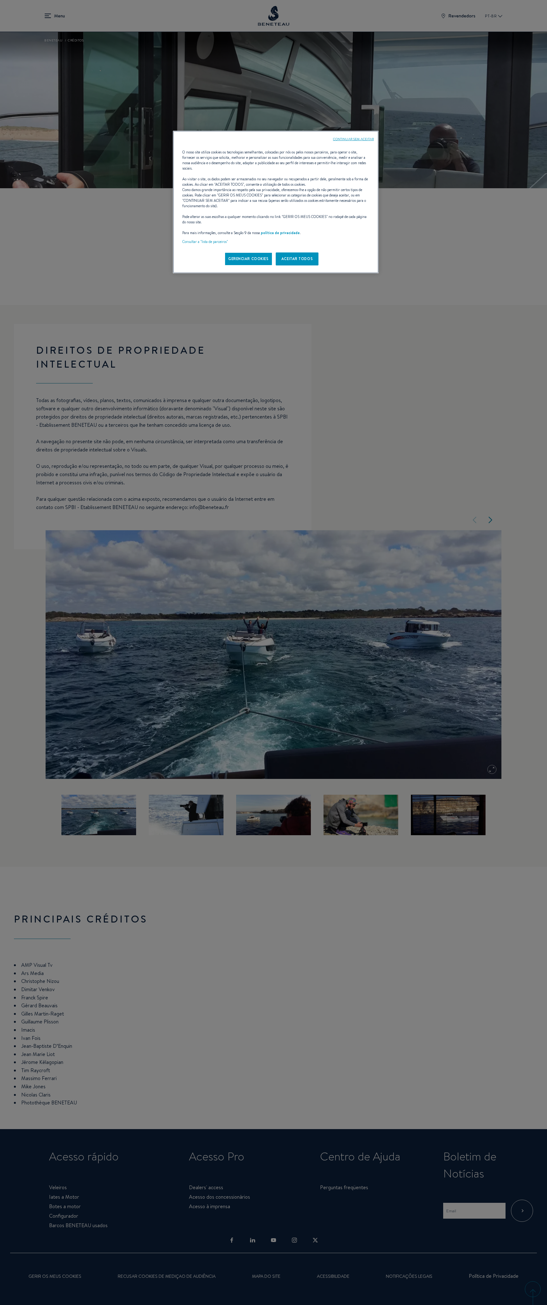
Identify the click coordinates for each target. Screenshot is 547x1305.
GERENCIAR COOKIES (248, 258)
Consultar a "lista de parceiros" (205, 241)
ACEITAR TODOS (297, 258)
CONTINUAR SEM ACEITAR (353, 139)
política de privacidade (280, 232)
